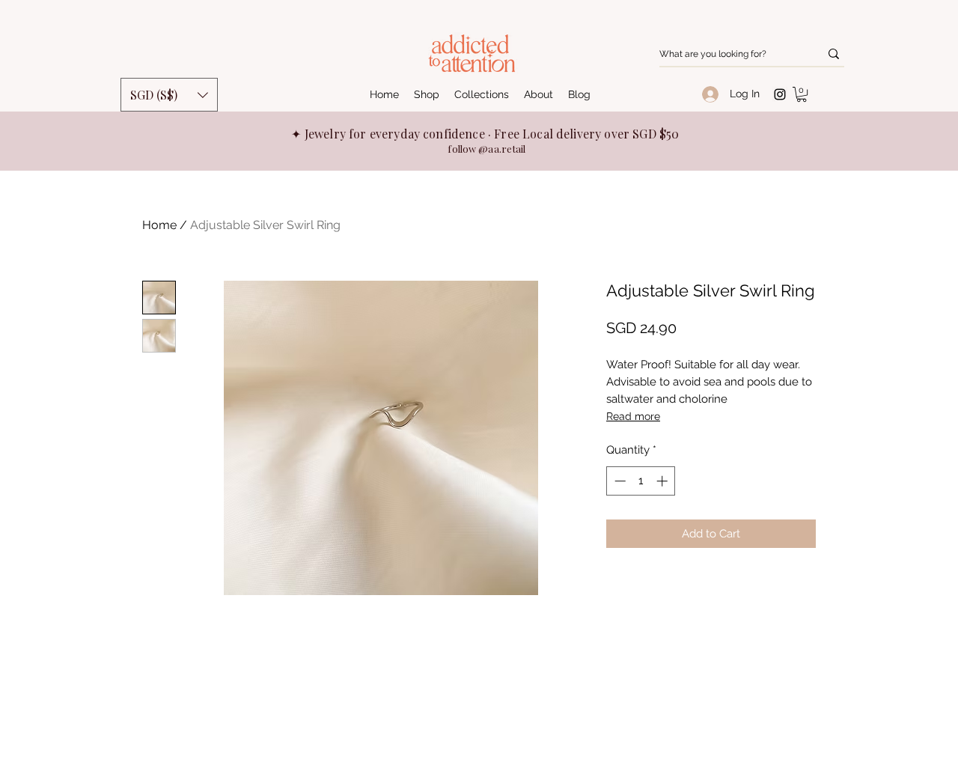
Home (159, 225)
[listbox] (169, 95)
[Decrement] (618, 481)
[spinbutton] (641, 481)
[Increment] (663, 481)
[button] (802, 94)
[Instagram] (779, 94)
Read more (633, 416)
